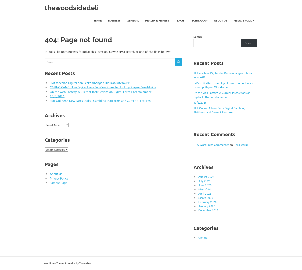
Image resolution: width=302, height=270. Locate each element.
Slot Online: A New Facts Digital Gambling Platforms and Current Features (100, 100)
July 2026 (204, 181)
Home (98, 20)
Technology (199, 20)
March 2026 (205, 197)
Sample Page (58, 182)
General (133, 20)
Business (114, 20)
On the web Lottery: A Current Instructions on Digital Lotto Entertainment (101, 91)
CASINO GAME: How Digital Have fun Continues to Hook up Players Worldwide (103, 87)
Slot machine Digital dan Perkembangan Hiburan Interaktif (90, 83)
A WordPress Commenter (213, 144)
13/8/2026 (57, 96)
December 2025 (208, 210)
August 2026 (206, 176)
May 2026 (204, 189)
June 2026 (204, 185)
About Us (220, 20)
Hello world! (240, 144)
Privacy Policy (243, 20)
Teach (179, 20)
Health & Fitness (157, 20)
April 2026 (204, 193)
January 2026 (206, 206)
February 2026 (207, 202)
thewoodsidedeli (72, 8)
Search (197, 36)
